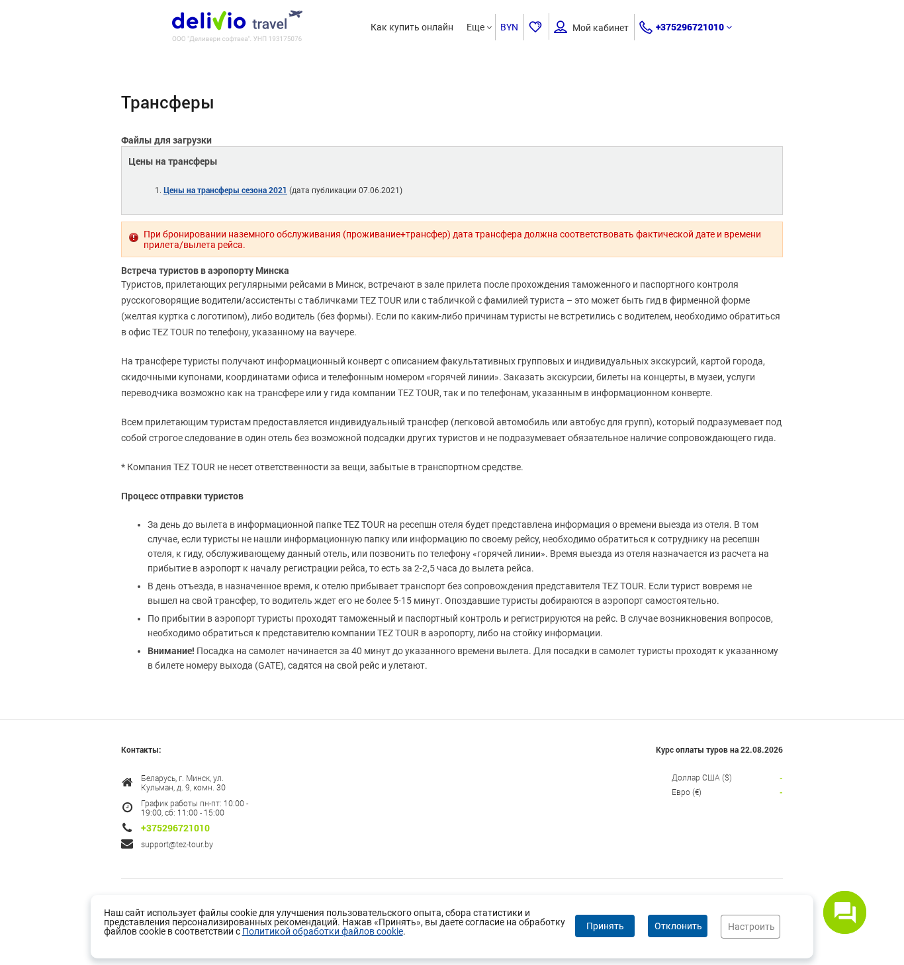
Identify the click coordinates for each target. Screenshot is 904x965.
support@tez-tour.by (177, 844)
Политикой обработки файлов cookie (322, 931)
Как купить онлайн (412, 27)
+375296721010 (690, 27)
